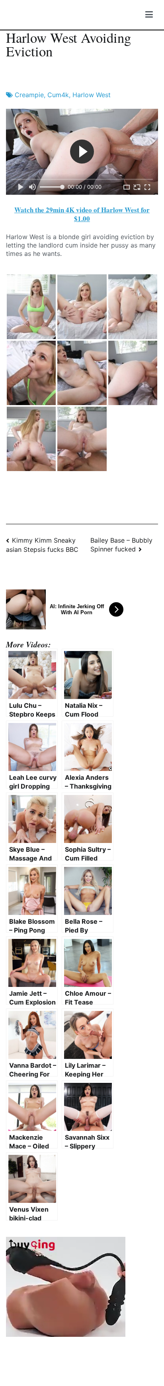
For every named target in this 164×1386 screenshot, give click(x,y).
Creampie (29, 95)
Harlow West (91, 95)
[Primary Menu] (149, 15)
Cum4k (58, 95)
